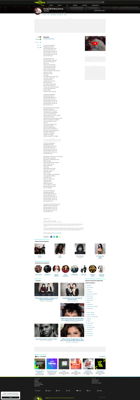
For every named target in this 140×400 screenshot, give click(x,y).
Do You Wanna (90, 287)
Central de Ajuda (95, 380)
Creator (88, 320)
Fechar (10, 397)
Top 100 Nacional (37, 382)
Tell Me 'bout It (90, 304)
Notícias (75, 5)
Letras (44, 14)
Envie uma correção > (57, 233)
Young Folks (89, 291)
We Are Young (90, 296)
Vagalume (39, 2)
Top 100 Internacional (38, 384)
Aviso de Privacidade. (14, 395)
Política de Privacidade (96, 382)
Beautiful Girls (90, 300)
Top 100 (51, 5)
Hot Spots (84, 5)
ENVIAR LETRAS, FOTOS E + (100, 10)
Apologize (89, 285)
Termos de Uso (95, 381)
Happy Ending (90, 298)
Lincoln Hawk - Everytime (92, 306)
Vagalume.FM (95, 5)
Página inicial (45, 12)
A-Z (67, 5)
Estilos (59, 5)
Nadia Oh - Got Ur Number (92, 316)
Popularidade (60, 14)
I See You (89, 289)
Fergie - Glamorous (91, 314)
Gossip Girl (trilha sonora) (53, 9)
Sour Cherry (89, 331)
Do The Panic (89, 335)
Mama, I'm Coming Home (92, 293)
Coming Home (90, 308)
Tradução (37, 39)
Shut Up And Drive (91, 327)
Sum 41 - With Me (90, 312)
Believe (88, 302)
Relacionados (53, 14)
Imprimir (38, 47)
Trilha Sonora (46, 10)
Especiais (36, 380)
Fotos (48, 14)
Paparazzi (89, 318)
